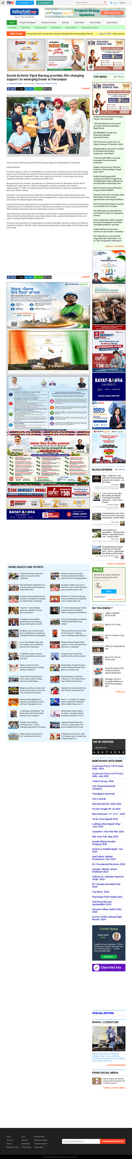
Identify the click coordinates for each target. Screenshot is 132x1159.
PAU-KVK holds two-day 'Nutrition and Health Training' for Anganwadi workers (108, 213)
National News (39, 1137)
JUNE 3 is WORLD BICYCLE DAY (112, 614)
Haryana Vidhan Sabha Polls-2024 (107, 910)
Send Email (47, 89)
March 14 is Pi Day (112, 625)
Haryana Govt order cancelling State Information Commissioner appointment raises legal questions (108, 197)
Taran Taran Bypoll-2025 (105, 819)
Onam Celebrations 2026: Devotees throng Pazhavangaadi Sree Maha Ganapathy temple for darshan (108, 222)
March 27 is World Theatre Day (112, 658)
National (65, 22)
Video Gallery (111, 22)
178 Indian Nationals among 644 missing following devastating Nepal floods (107, 126)
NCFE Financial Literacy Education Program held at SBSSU (107, 189)
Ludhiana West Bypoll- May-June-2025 (106, 825)
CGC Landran (99, 799)
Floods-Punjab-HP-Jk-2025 (106, 809)
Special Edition (103, 1013)
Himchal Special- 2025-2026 (106, 804)
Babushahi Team (12, 1147)
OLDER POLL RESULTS (116, 599)
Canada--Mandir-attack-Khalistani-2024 (105, 870)
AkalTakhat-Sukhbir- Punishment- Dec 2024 (104, 858)
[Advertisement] (48, 249)
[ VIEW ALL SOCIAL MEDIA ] (114, 1087)
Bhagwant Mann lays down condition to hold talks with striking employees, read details (108, 151)
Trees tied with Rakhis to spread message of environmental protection (106, 160)
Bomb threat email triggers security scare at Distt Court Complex (108, 205)
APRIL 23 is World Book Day (115, 647)
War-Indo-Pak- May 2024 (105, 836)
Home (11, 22)
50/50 (99, 587)
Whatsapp (38, 89)
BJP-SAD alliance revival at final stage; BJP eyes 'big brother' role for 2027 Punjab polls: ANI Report (107, 238)
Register (122, 3)
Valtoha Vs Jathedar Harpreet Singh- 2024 (108, 878)
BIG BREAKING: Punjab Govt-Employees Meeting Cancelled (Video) (105, 135)
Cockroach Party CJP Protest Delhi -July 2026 (107, 775)
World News (79, 22)
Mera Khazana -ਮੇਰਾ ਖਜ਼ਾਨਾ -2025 (108, 814)
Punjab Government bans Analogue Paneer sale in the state (108, 118)
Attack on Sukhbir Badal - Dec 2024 (107, 850)
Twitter (20, 89)
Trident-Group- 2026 (103, 781)
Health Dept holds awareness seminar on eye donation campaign (108, 230)
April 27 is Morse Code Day (114, 636)
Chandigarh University (103, 794)
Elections (25, 1140)
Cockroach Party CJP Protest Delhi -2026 (107, 767)
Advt (23, 1137)
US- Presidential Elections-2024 (108, 864)
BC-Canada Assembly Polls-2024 (106, 885)
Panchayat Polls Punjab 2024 (107, 897)
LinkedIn (29, 89)
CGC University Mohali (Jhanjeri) (103, 787)
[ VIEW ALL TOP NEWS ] (114, 246)
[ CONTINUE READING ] (116, 1065)
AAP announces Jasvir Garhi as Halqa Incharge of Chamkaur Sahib (108, 143)
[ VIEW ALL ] (120, 691)
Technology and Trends (89, 27)
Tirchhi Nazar (25, 27)
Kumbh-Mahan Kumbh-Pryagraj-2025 (104, 842)
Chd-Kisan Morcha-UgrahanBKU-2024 (102, 903)
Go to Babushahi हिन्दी (44, 3)
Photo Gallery (95, 22)
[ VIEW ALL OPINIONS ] (116, 564)
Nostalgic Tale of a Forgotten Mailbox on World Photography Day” (114, 682)
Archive (9, 1143)
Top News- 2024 (100, 892)
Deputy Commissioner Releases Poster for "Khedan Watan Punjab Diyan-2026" (107, 169)
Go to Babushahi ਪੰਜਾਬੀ (25, 3)
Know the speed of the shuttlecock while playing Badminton (114, 670)
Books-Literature (71, 27)
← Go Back (85, 88)
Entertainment (56, 27)
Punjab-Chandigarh (28, 22)
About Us (10, 1140)
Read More (108, 956)
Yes (98, 583)
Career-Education (41, 27)
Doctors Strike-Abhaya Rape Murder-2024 (107, 918)
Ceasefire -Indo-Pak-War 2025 (108, 831)
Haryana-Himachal (48, 22)
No (98, 585)
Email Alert (12, 27)
